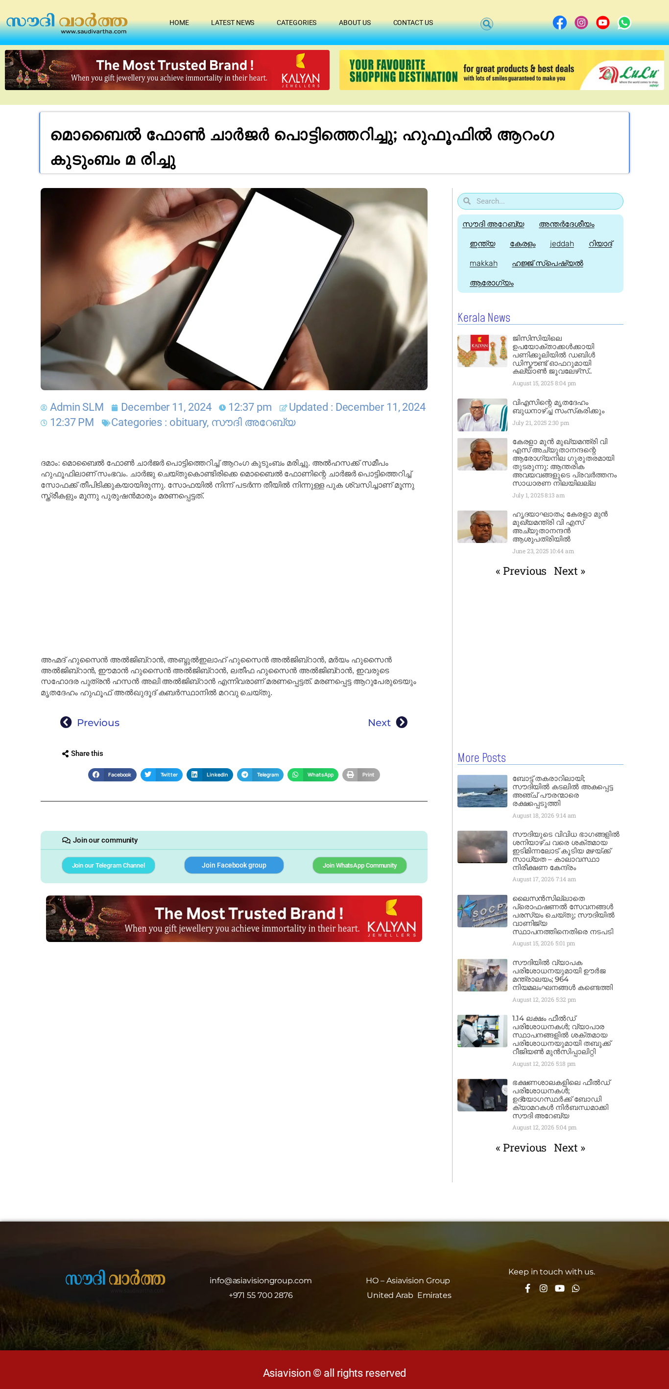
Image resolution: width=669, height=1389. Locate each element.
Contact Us (413, 22)
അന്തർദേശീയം (566, 224)
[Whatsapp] (576, 1288)
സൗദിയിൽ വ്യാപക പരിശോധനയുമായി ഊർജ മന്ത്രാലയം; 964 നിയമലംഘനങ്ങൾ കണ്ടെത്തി (562, 975)
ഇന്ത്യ (482, 243)
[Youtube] (559, 1288)
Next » (569, 571)
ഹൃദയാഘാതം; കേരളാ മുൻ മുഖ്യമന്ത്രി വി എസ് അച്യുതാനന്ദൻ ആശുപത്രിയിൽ (560, 526)
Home (179, 22)
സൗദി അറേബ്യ (253, 422)
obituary (188, 422)
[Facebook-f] (527, 1288)
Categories (296, 22)
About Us (354, 22)
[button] (486, 24)
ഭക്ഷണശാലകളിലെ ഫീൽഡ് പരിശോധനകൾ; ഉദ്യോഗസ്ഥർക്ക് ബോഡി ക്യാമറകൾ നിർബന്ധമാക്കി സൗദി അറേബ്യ (561, 1099)
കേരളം (523, 243)
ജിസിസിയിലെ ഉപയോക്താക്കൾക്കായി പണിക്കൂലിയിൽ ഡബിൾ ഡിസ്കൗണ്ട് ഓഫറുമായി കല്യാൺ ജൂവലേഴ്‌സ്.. (553, 354)
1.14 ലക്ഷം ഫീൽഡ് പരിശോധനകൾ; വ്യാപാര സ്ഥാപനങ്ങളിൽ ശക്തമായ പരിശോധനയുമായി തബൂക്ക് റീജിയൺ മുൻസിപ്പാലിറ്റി (561, 1034)
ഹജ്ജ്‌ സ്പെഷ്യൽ (547, 263)
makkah (483, 263)
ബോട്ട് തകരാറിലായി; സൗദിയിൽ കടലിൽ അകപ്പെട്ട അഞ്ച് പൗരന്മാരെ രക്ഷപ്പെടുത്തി (563, 791)
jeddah (561, 243)
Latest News (232, 22)
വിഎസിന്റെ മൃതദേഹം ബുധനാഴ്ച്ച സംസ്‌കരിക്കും (558, 406)
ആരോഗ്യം (492, 282)
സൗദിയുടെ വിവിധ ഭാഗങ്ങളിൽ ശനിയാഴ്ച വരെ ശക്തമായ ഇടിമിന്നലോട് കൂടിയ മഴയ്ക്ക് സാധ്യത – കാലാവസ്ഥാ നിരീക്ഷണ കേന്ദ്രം (566, 850)
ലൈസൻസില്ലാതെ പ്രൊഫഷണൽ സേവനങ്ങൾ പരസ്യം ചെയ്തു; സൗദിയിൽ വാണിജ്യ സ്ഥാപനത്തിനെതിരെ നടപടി (563, 915)
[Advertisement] (234, 578)
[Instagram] (543, 1288)
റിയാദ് (600, 243)
